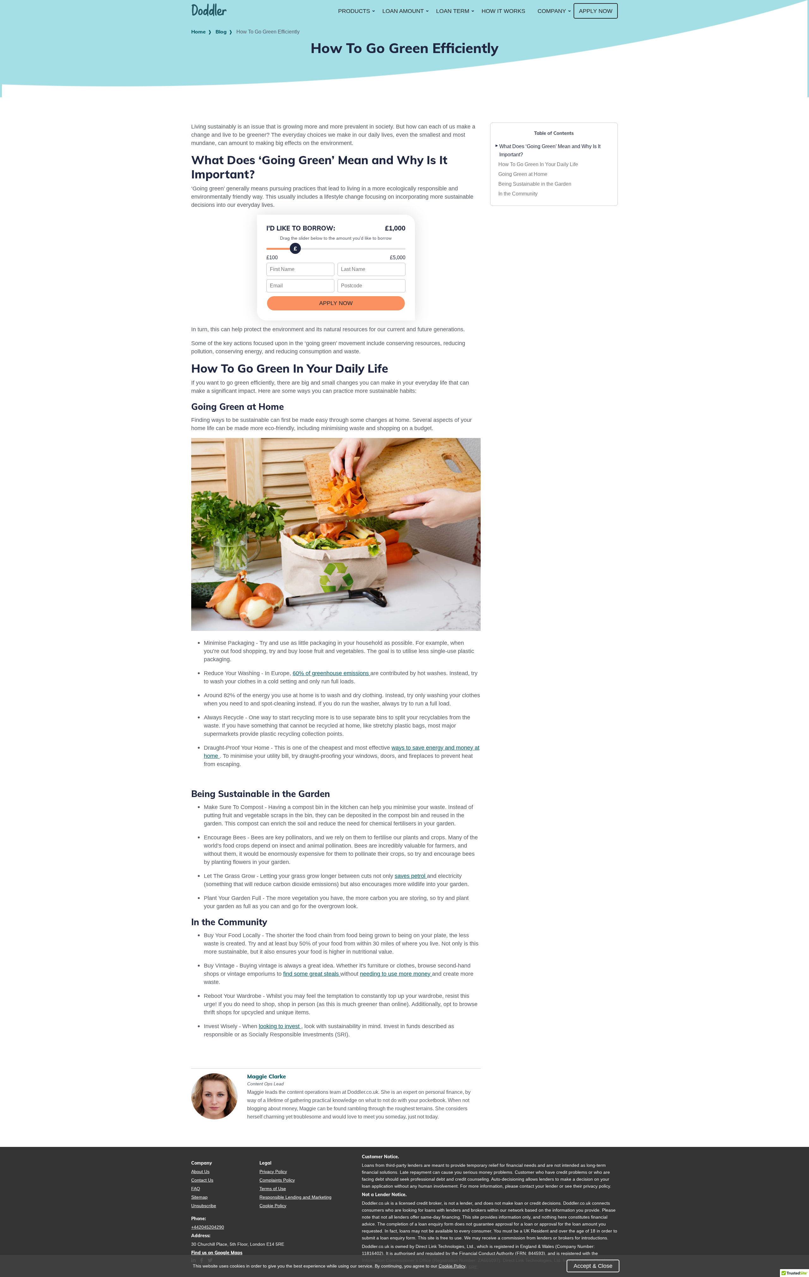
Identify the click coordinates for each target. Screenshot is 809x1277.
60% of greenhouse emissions (331, 673)
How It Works (503, 11)
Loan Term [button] (452, 11)
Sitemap (199, 1197)
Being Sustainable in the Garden (534, 184)
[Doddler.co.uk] (209, 11)
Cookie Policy (272, 1205)
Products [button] (354, 11)
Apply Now (595, 11)
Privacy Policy (273, 1171)
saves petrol (411, 875)
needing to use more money (396, 973)
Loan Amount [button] (403, 11)
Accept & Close (593, 1265)
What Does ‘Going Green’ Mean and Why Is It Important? (549, 150)
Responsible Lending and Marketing (295, 1197)
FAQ (195, 1188)
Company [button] (552, 11)
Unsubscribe (203, 1205)
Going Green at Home (522, 174)
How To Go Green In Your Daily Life (538, 164)
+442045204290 (207, 1227)
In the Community (518, 193)
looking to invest (280, 1026)
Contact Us (202, 1180)
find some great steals (311, 973)
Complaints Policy (277, 1180)
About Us (200, 1171)
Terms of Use (272, 1188)
